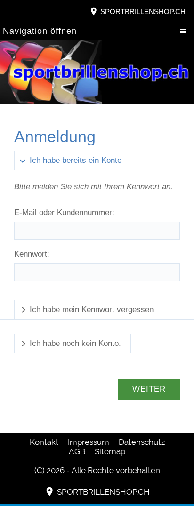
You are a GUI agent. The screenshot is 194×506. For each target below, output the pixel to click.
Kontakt (44, 442)
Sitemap (110, 451)
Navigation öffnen (40, 31)
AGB (77, 451)
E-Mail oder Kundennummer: (64, 212)
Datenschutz (142, 442)
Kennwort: (31, 253)
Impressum (88, 442)
